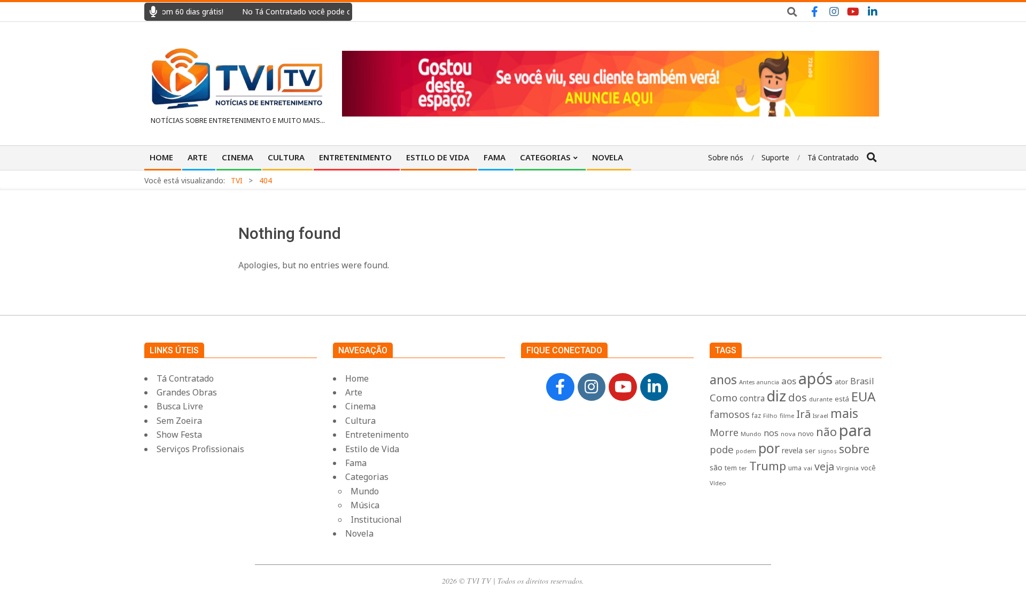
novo (806, 433)
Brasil (862, 381)
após (815, 378)
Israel (820, 416)
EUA (863, 396)
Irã (803, 413)
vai (808, 468)
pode (722, 449)
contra (752, 398)
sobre (854, 448)
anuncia (768, 382)
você (868, 467)
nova (788, 434)
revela (792, 450)
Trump (767, 466)
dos (797, 397)
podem (746, 451)
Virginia (847, 468)
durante (821, 399)
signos (827, 451)
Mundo (751, 434)
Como (723, 397)
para (855, 430)
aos (788, 381)
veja (824, 466)
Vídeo (718, 483)
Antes (747, 382)
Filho (770, 416)
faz (756, 415)
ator (841, 381)
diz (776, 396)
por (769, 448)
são (716, 467)
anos (723, 379)
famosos (730, 414)
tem (731, 467)
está (842, 399)
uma (795, 467)
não (826, 431)
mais (844, 413)
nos (771, 433)
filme (787, 416)
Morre (724, 432)
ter (743, 468)
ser (810, 450)
